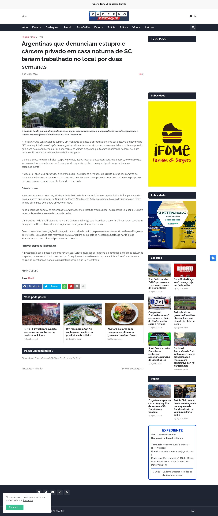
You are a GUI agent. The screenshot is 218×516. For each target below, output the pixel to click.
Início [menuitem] (25, 27)
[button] (193, 27)
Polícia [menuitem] (111, 27)
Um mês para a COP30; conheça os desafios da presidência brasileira (79, 332)
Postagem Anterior (33, 368)
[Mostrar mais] (83, 286)
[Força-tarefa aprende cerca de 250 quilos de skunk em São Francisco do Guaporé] (159, 391)
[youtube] (53, 492)
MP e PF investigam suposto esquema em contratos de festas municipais (40, 332)
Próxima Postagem (132, 368)
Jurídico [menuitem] (149, 27)
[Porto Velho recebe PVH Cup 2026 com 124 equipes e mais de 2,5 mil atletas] (159, 270)
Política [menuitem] (124, 27)
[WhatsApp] (64, 286)
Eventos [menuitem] (36, 27)
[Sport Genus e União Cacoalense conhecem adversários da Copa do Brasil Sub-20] (159, 339)
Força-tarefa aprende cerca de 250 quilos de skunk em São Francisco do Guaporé (159, 406)
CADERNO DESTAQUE (52, 511)
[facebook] (191, 16)
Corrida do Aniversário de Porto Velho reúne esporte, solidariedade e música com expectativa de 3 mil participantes (184, 357)
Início (24, 16)
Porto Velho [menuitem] (83, 27)
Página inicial (28, 37)
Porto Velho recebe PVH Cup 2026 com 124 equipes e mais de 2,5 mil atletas (158, 283)
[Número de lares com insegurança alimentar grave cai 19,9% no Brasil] (124, 314)
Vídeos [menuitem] (136, 27)
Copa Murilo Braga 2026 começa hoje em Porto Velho (184, 282)
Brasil (40, 37)
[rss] (67, 492)
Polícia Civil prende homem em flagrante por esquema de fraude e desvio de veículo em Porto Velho (185, 407)
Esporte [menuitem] (98, 27)
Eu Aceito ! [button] (14, 507)
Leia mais (28, 500)
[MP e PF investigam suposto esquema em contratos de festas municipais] (41, 314)
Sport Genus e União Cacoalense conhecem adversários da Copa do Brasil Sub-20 (159, 354)
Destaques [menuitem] (52, 27)
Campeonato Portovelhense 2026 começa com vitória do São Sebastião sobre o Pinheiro (158, 318)
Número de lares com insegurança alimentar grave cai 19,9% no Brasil (122, 332)
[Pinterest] (71, 286)
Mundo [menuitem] (68, 27)
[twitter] (46, 492)
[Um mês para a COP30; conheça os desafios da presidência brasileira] (83, 314)
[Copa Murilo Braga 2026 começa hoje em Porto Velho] (185, 270)
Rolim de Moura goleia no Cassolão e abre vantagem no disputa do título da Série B (184, 318)
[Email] (77, 286)
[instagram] (195, 16)
